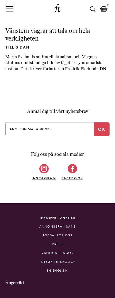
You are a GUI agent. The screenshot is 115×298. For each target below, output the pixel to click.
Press (57, 244)
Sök (92, 9)
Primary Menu (9, 8)
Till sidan (17, 47)
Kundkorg (104, 9)
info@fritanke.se (57, 218)
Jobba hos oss (57, 235)
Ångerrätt (14, 282)
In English (57, 270)
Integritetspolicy (57, 262)
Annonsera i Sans (57, 226)
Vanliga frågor (57, 253)
